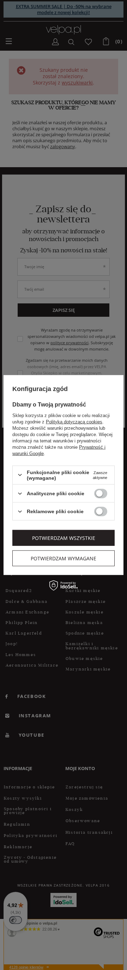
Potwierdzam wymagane (63, 558)
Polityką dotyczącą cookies (74, 421)
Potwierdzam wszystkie (63, 537)
